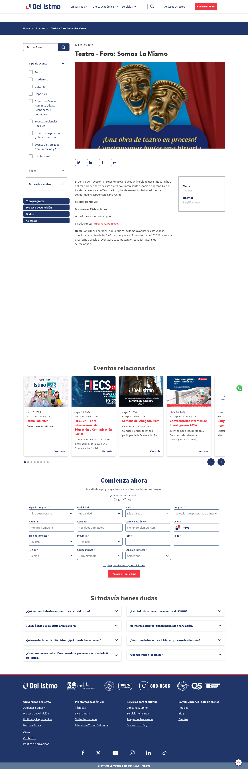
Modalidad (83, 507)
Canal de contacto (136, 550)
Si (119, 499)
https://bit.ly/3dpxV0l (106, 223)
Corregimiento (86, 550)
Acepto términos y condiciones (126, 565)
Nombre (34, 521)
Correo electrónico (136, 521)
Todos (38, 72)
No (129, 499)
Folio (177, 535)
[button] (211, 462)
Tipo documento (39, 535)
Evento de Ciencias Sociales (46, 124)
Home (26, 28)
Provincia (83, 535)
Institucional (42, 156)
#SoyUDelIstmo (191, 202)
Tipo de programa (39, 507)
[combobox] (127, 513)
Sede (129, 507)
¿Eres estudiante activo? (124, 495)
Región (33, 550)
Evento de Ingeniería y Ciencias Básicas (47, 135)
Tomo (129, 535)
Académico (41, 79)
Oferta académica (103, 6)
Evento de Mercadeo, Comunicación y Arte (47, 147)
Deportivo (41, 94)
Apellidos (83, 521)
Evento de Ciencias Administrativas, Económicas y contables (46, 107)
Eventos (40, 28)
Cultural (40, 86)
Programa (180, 507)
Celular (178, 521)
